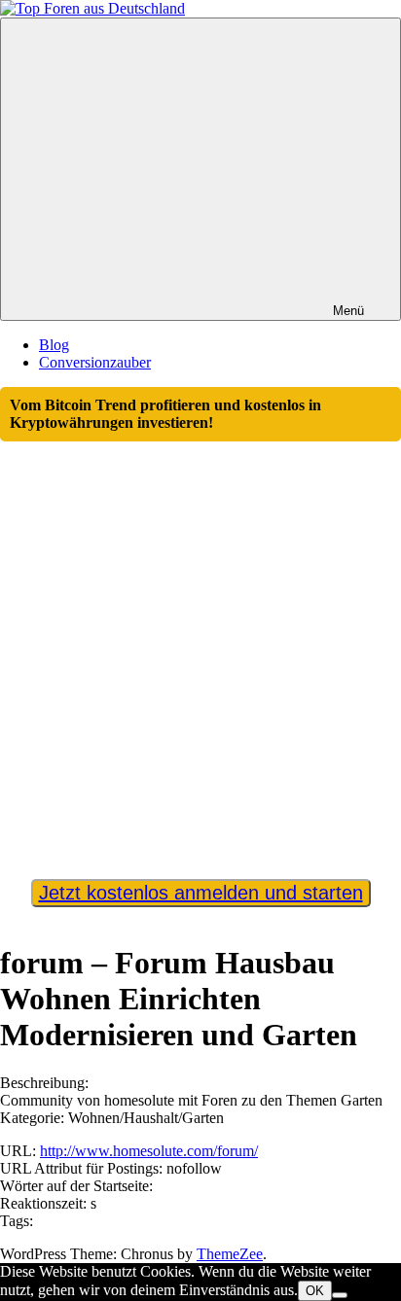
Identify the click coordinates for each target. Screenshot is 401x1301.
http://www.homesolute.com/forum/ (149, 1151)
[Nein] (339, 1295)
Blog (54, 344)
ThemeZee (230, 1254)
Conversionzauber (95, 362)
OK (315, 1290)
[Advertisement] (200, 651)
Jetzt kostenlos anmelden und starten (201, 892)
